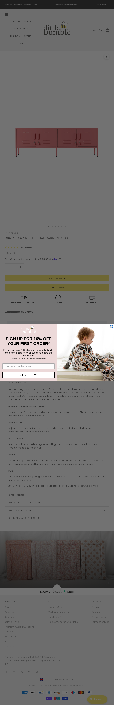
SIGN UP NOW (28, 375)
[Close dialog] (111, 326)
